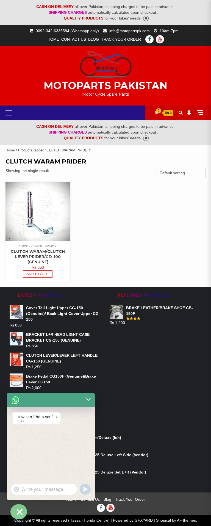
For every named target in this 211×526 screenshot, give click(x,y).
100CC (23, 246)
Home (53, 39)
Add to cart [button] (38, 274)
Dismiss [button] (146, 18)
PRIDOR (51, 246)
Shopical (163, 520)
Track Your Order (121, 39)
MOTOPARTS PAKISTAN (105, 85)
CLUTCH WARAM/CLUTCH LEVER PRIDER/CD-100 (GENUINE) (38, 256)
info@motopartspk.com (129, 31)
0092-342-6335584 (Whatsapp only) (67, 31)
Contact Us (73, 39)
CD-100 (36, 246)
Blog (93, 39)
